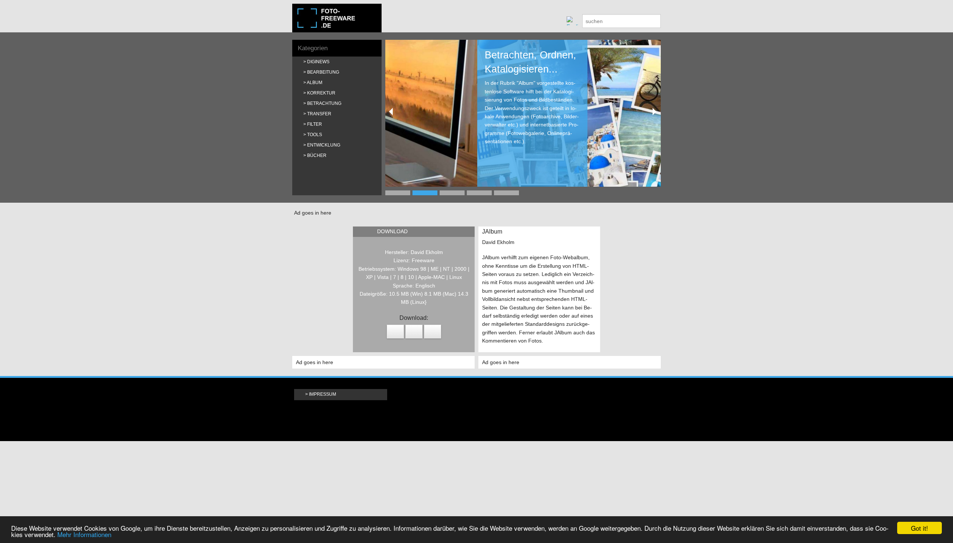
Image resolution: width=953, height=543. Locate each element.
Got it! (919, 528)
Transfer (319, 113)
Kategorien (313, 48)
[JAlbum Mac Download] (395, 331)
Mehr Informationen (84, 534)
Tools (314, 134)
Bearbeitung (323, 72)
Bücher (316, 155)
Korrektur (321, 93)
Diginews (318, 61)
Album (314, 82)
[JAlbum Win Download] (432, 331)
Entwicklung (323, 145)
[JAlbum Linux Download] (414, 331)
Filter (314, 124)
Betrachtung (324, 103)
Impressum (322, 394)
